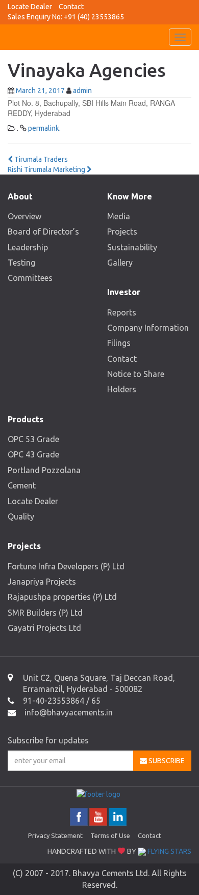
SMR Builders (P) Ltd (45, 612)
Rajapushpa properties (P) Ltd (62, 596)
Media (118, 216)
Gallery (120, 262)
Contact (71, 7)
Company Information (148, 327)
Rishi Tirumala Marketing (47, 169)
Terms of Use (110, 835)
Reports (121, 312)
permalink (43, 128)
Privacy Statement (55, 835)
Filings (119, 343)
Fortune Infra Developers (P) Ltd (66, 566)
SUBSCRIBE (166, 761)
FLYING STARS (168, 851)
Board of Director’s (43, 231)
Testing (21, 262)
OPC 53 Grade (33, 439)
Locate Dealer (30, 7)
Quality (21, 516)
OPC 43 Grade (33, 454)
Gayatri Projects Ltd (44, 627)
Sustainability (132, 247)
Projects (122, 231)
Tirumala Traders (40, 159)
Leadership (28, 247)
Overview (24, 216)
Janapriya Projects (42, 581)
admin (82, 90)
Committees (30, 277)
